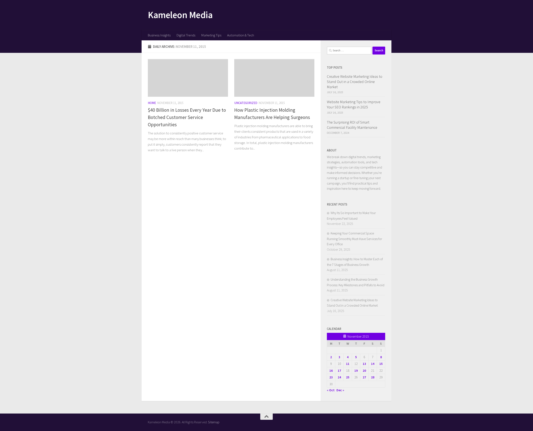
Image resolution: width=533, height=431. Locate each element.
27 (364, 377)
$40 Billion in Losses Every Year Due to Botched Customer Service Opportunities (187, 117)
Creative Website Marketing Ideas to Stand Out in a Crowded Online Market (354, 81)
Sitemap (213, 422)
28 (372, 377)
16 (331, 370)
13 (364, 364)
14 (372, 364)
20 (364, 370)
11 (347, 364)
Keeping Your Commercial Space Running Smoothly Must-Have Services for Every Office (354, 238)
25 (347, 377)
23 (331, 377)
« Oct (331, 390)
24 (339, 377)
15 (381, 364)
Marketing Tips (211, 35)
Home (152, 103)
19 (356, 370)
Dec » (340, 390)
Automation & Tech (240, 35)
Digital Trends (185, 35)
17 (339, 370)
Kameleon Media (180, 15)
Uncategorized (245, 103)
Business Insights (159, 35)
